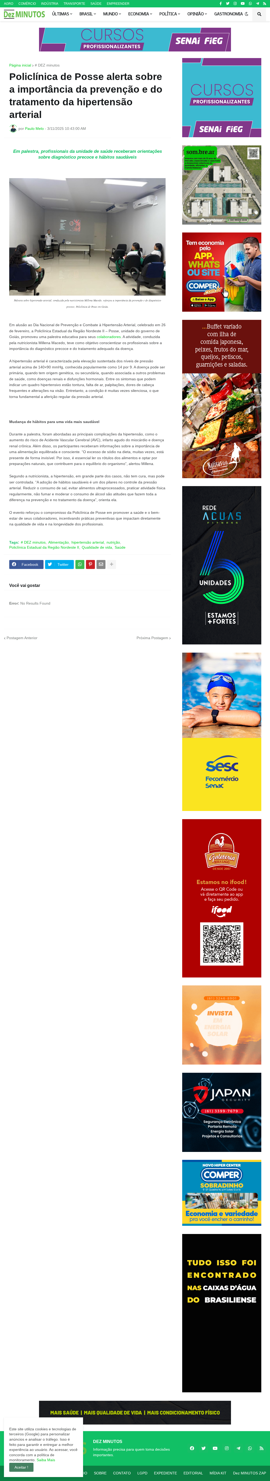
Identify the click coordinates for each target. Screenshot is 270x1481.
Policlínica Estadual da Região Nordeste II (44, 547)
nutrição (113, 542)
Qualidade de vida (97, 547)
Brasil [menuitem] (86, 14)
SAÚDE (96, 4)
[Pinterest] (90, 564)
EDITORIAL (193, 1473)
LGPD (142, 1473)
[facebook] (191, 1448)
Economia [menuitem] (138, 14)
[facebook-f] (221, 3)
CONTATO (122, 1473)
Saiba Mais (45, 1460)
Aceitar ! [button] (21, 1467)
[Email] (101, 564)
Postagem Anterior (22, 638)
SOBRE (100, 1473)
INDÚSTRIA (49, 4)
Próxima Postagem (152, 638)
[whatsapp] (250, 3)
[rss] (264, 3)
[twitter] (227, 3)
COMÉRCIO (27, 4)
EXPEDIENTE (165, 1473)
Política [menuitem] (168, 14)
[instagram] (235, 3)
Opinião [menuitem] (195, 14)
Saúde (120, 547)
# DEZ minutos (47, 65)
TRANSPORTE (74, 4)
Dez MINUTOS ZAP (249, 1473)
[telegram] (257, 3)
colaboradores (109, 337)
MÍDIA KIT (218, 1473)
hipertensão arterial (87, 542)
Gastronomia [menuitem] (228, 14)
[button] (246, 14)
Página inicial (20, 65)
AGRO (8, 4)
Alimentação (58, 542)
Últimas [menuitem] (60, 14)
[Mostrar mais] (111, 564)
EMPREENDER (118, 4)
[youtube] (243, 3)
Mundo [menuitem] (110, 14)
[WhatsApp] (79, 564)
